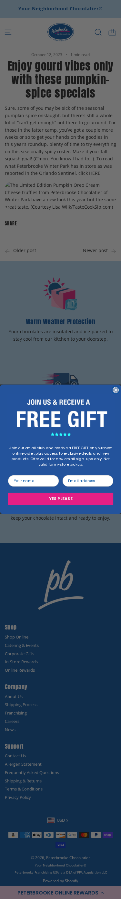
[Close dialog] (116, 390)
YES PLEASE (60, 499)
